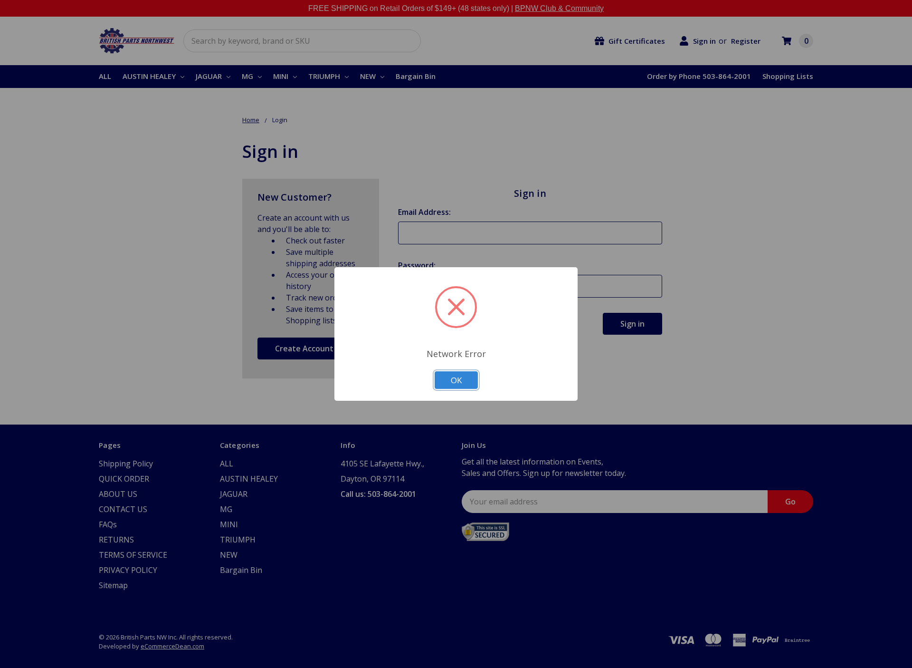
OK (456, 380)
